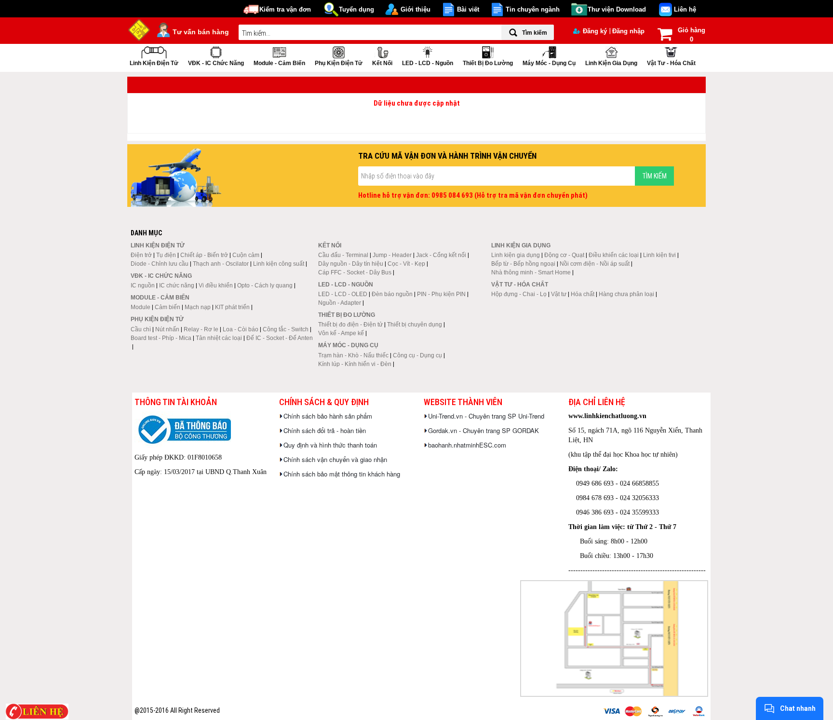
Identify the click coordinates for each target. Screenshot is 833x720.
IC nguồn (143, 285)
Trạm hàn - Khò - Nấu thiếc (353, 355)
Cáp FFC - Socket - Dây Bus (354, 272)
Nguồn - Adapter (339, 302)
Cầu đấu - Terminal (343, 255)
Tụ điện (166, 255)
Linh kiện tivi (659, 255)
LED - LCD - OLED (342, 294)
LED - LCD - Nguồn (427, 63)
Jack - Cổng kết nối (441, 255)
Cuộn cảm (245, 255)
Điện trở (141, 255)
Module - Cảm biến (279, 63)
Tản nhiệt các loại (219, 338)
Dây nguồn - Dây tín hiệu (350, 263)
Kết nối (382, 63)
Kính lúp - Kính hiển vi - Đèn (354, 364)
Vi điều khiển (216, 285)
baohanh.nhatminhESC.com (467, 444)
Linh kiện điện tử (154, 63)
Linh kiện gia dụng (611, 63)
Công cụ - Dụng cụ (417, 355)
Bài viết (468, 9)
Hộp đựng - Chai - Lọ (519, 294)
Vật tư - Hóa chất (671, 63)
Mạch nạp (198, 307)
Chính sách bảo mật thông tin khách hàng (341, 473)
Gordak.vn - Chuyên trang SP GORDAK (483, 430)
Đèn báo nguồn (392, 294)
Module (140, 307)
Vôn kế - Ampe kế (341, 333)
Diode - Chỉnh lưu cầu (159, 263)
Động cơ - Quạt (564, 255)
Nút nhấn (167, 329)
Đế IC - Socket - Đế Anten (279, 338)
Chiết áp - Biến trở (204, 255)
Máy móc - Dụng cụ (549, 63)
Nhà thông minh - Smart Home (531, 272)
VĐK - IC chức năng (216, 63)
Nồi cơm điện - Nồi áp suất (595, 263)
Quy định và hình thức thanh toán (330, 444)
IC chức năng (176, 285)
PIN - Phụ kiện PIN (441, 294)
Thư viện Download (617, 9)
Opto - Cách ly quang (265, 285)
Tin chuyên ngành (533, 9)
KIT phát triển (232, 307)
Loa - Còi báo (240, 329)
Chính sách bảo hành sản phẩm (327, 416)
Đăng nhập (628, 31)
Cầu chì (141, 329)
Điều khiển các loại (614, 255)
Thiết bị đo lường (488, 63)
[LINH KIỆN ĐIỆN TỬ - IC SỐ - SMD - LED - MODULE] (139, 29)
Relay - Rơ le (201, 329)
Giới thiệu (415, 9)
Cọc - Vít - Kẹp (406, 263)
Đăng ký (595, 31)
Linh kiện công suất (278, 263)
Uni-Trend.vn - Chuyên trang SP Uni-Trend (486, 416)
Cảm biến (167, 307)
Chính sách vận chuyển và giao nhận (335, 459)
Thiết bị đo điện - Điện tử (350, 324)
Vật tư (558, 294)
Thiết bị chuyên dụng (414, 324)
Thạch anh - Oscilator (221, 263)
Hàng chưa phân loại (626, 294)
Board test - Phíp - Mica (161, 338)
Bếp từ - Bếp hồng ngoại (523, 263)
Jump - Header (392, 255)
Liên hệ (685, 9)
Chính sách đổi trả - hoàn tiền (324, 430)
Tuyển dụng (356, 9)
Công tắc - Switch (286, 329)
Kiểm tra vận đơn (285, 9)
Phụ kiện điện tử (339, 63)
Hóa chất (582, 294)
